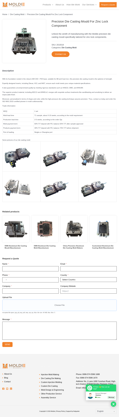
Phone (5, 275)
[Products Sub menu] (52, 5)
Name (4, 264)
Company (6, 286)
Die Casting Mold (17, 14)
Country (63, 275)
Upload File (7, 297)
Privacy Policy (60, 411)
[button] (42, 22)
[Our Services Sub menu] (95, 5)
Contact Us (60, 54)
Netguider (76, 411)
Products (47, 4)
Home (4, 14)
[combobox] (4, 279)
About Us (59, 4)
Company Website (68, 286)
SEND (7, 344)
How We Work (73, 4)
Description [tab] (8, 71)
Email (62, 264)
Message (6, 319)
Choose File (60, 305)
